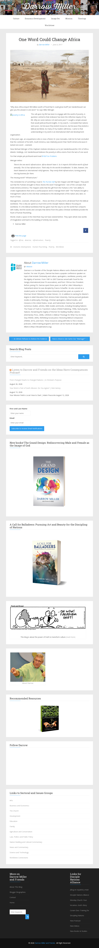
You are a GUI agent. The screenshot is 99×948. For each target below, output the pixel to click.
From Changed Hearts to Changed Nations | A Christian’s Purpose (35, 380)
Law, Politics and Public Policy (21, 837)
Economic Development (35, 18)
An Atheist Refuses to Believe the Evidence (30, 339)
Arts (11, 800)
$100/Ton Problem (49, 156)
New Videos (74, 926)
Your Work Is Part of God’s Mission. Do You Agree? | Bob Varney (35, 388)
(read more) (70, 637)
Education (13, 821)
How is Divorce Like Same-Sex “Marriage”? (69, 339)
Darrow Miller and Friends (45, 943)
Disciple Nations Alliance (79, 895)
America (28, 240)
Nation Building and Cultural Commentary (26, 842)
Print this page (20, 236)
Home (12, 902)
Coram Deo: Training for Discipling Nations (79, 913)
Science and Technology (19, 852)
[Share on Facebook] (85, 232)
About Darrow (27, 683)
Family (12, 826)
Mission (68, 18)
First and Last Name (18, 408)
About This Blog (16, 887)
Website (29, 266)
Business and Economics (19, 805)
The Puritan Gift (49, 182)
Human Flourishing (39, 247)
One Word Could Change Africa (49, 39)
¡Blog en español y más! (79, 890)
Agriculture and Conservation (21, 831)
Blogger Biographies (18, 892)
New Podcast (75, 921)
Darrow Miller (44, 44)
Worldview (49, 25)
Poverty (47, 240)
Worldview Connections (19, 858)
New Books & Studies (78, 931)
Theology (82, 18)
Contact (13, 897)
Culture (16, 18)
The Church (14, 811)
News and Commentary (19, 847)
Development (15, 816)
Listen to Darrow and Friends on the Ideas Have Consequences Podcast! (49, 371)
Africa (21, 240)
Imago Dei (55, 18)
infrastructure (38, 240)
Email (12, 418)
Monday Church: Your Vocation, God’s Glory (78, 902)
